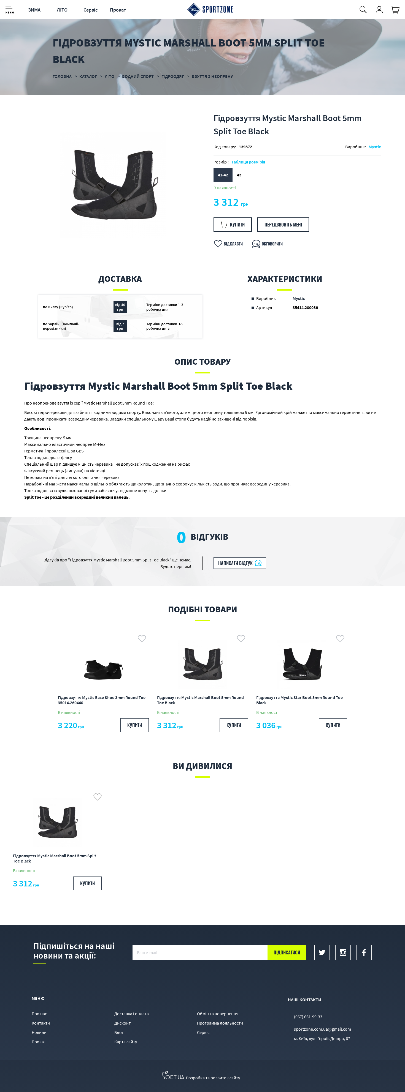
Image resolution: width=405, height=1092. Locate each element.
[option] (113, 185)
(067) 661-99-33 (308, 1016)
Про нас (39, 1013)
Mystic (375, 146)
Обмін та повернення (217, 1013)
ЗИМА (34, 10)
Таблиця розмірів (248, 162)
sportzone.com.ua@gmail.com (322, 1029)
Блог (119, 1032)
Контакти (41, 1023)
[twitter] (322, 952)
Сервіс (90, 10)
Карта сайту (125, 1041)
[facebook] (364, 952)
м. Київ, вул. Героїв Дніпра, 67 (322, 1038)
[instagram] (343, 952)
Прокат (118, 10)
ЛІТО (62, 10)
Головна (62, 76)
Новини (39, 1032)
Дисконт (122, 1023)
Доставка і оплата (131, 1013)
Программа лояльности (220, 1023)
